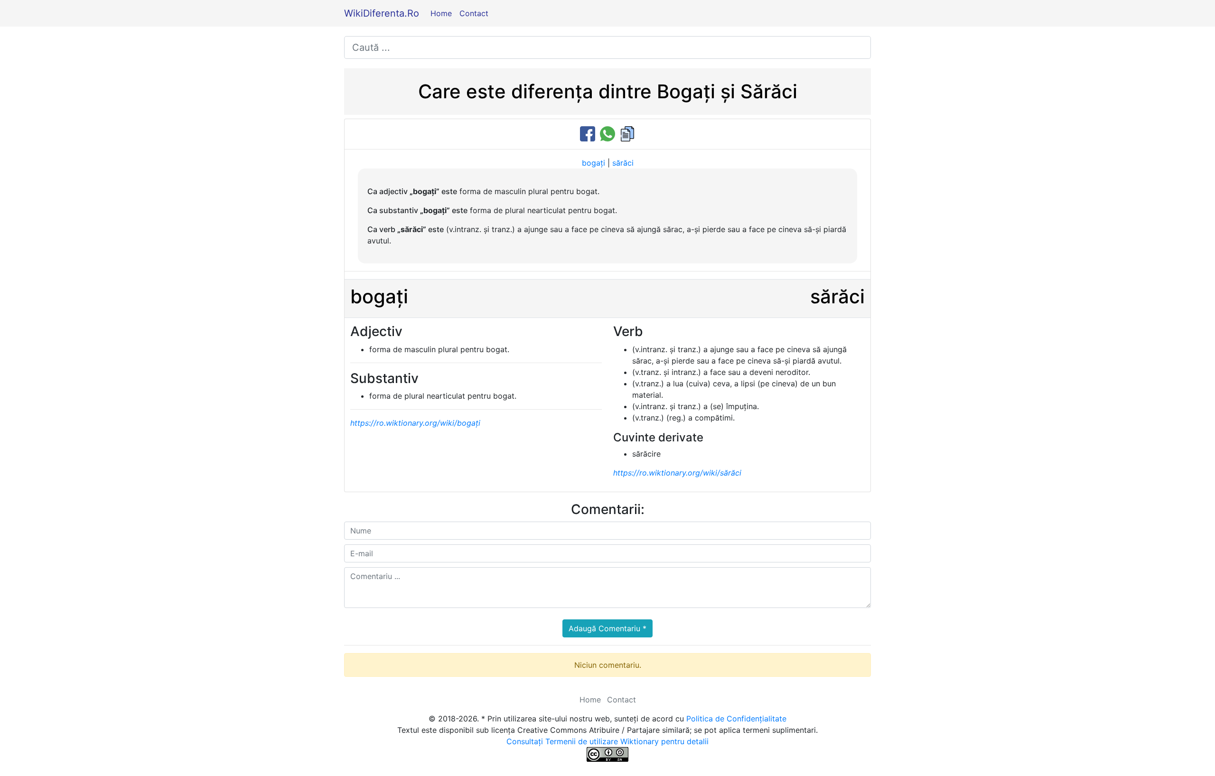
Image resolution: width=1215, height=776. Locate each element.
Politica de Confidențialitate (736, 718)
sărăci (623, 163)
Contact (473, 13)
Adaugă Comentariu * (607, 628)
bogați (593, 163)
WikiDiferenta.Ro (381, 13)
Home (441, 13)
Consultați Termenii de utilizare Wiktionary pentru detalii (607, 741)
